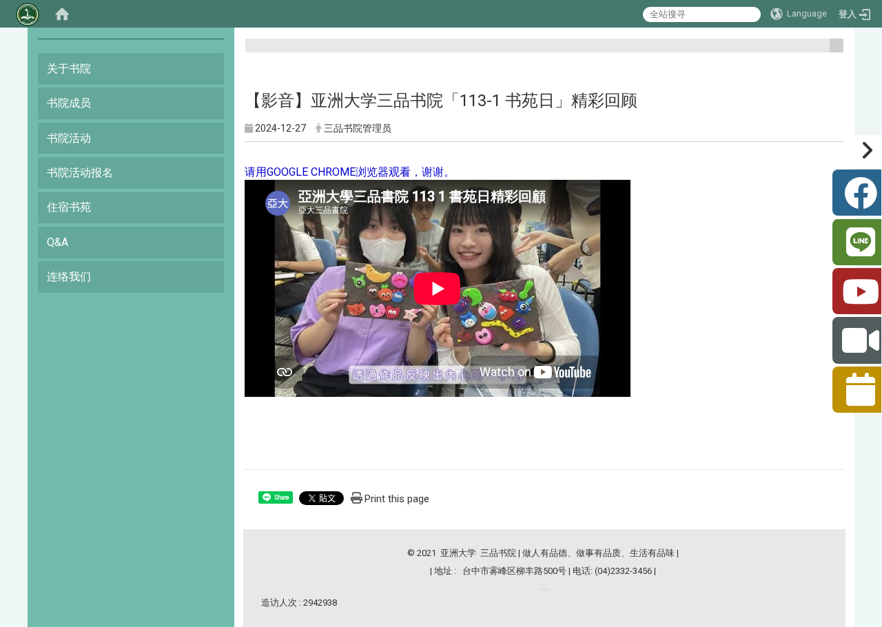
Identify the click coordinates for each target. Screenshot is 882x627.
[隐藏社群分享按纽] (864, 151)
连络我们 (69, 276)
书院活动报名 (80, 172)
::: (831, 51)
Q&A (57, 242)
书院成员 (69, 103)
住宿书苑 (69, 207)
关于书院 (69, 68)
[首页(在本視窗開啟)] (62, 14)
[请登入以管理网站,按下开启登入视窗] (27, 14)
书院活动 (69, 138)
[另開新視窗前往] (544, 589)
